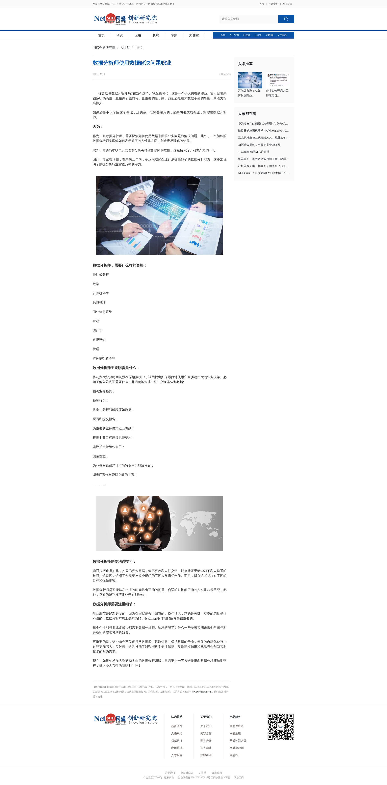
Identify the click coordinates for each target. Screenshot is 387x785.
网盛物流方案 (238, 740)
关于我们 (206, 726)
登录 (261, 3)
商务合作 (206, 740)
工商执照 (216, 777)
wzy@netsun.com (202, 691)
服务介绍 (217, 772)
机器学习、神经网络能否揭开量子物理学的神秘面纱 (270, 159)
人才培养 (282, 35)
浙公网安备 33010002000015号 (194, 777)
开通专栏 (273, 3)
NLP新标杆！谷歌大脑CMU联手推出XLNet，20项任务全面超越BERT (281, 173)
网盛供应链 (237, 726)
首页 (101, 35)
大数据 (269, 35)
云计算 (258, 35)
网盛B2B (235, 755)
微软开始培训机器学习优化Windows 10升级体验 (267, 130)
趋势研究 (176, 726)
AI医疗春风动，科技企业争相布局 (259, 144)
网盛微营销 (237, 747)
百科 (223, 35)
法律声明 (206, 755)
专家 (174, 35)
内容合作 (206, 733)
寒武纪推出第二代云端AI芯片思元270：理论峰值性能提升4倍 (276, 137)
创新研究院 (187, 772)
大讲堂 (194, 35)
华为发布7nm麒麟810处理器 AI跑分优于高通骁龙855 (270, 123)
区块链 (246, 35)
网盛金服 (235, 733)
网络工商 (238, 777)
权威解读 (176, 740)
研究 (120, 35)
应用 (138, 35)
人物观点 (176, 733)
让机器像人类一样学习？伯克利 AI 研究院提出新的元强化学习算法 (280, 166)
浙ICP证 (225, 777)
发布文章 (287, 3)
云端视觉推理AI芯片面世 (253, 151)
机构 (156, 35)
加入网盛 (206, 747)
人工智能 (234, 35)
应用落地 (176, 747)
